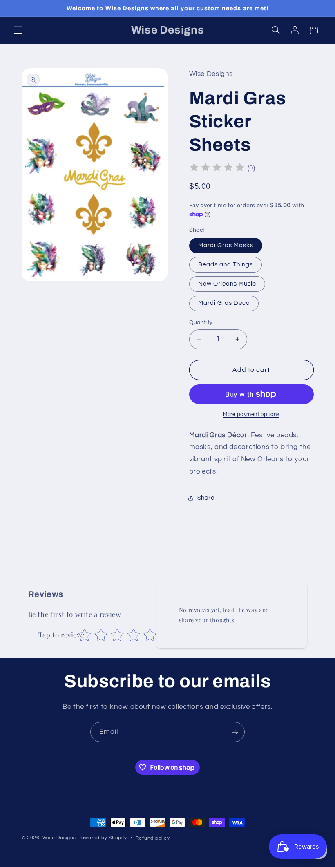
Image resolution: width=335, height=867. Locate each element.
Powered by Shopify (102, 838)
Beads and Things (225, 264)
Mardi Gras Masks (226, 245)
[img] (217, 168)
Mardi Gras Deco (224, 303)
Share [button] (205, 498)
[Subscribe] (235, 732)
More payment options (251, 414)
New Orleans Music (227, 284)
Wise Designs (60, 838)
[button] (18, 30)
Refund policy (153, 838)
